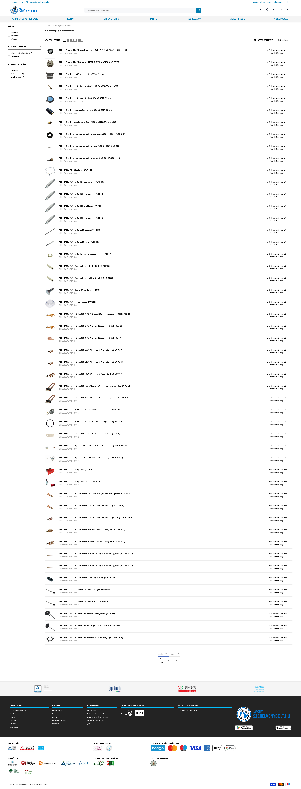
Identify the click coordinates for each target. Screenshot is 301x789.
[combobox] (140, 10)
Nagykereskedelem (274, 2)
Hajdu (14, 32)
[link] (42, 688)
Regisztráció (286, 10)
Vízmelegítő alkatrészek (62, 26)
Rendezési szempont (263, 40)
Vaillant (15, 36)
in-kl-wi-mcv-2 (18, 77)
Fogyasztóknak (259, 2)
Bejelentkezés (275, 10)
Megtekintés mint (53, 40)
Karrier (286, 2)
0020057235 (17, 74)
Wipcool (15, 39)
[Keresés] (142, 10)
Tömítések (16, 56)
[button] (64, 40)
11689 (15, 70)
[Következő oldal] (176, 660)
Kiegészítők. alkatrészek (22, 53)
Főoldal (47, 26)
